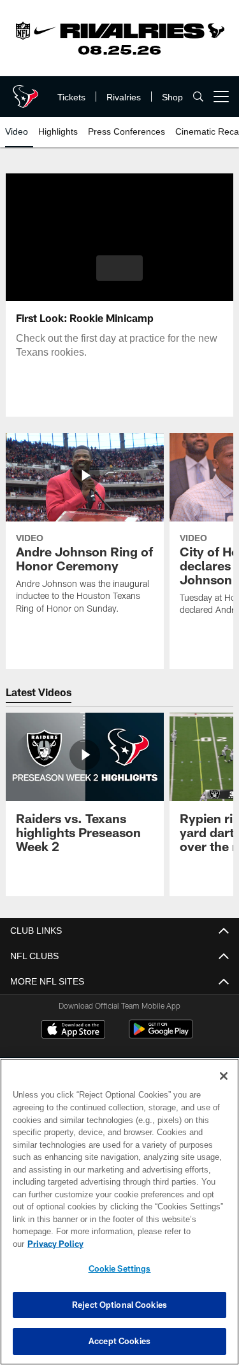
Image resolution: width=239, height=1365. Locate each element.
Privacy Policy (154, 1244)
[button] (119, 268)
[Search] (198, 96)
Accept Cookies (119, 1341)
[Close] (224, 1089)
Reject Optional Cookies (119, 1305)
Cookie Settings (120, 1268)
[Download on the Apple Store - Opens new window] (73, 1031)
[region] (119, 1218)
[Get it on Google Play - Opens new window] (161, 1035)
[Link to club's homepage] (25, 91)
